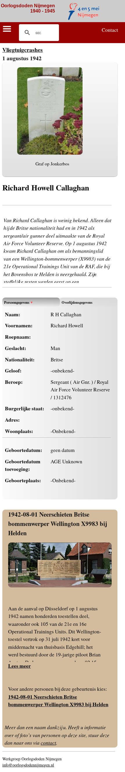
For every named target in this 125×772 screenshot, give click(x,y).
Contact (110, 29)
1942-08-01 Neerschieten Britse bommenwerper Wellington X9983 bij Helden (57, 523)
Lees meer (19, 665)
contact (48, 742)
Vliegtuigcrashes (22, 49)
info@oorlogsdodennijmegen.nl (28, 765)
